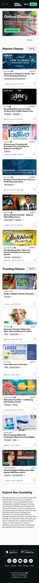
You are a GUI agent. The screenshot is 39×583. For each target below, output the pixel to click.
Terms (32, 566)
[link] (19, 69)
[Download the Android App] (27, 552)
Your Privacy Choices (18, 573)
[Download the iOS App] (12, 552)
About (7, 566)
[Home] (18, 4)
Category (29, 40)
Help (19, 566)
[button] (3, 4)
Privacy (25, 566)
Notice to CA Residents (19, 575)
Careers (13, 566)
